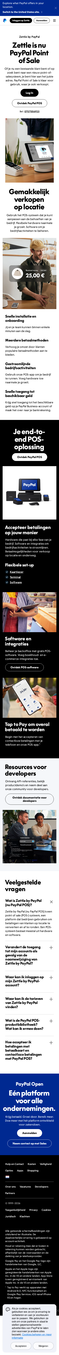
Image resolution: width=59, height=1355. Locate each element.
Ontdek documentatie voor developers (29, 799)
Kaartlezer (16, 572)
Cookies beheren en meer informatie (32, 1336)
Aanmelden (29, 1133)
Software (16, 582)
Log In (29, 92)
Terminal (15, 577)
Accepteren (21, 1346)
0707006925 (31, 111)
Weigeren (43, 1346)
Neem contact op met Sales (29, 1143)
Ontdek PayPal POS (29, 103)
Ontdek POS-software (24, 667)
